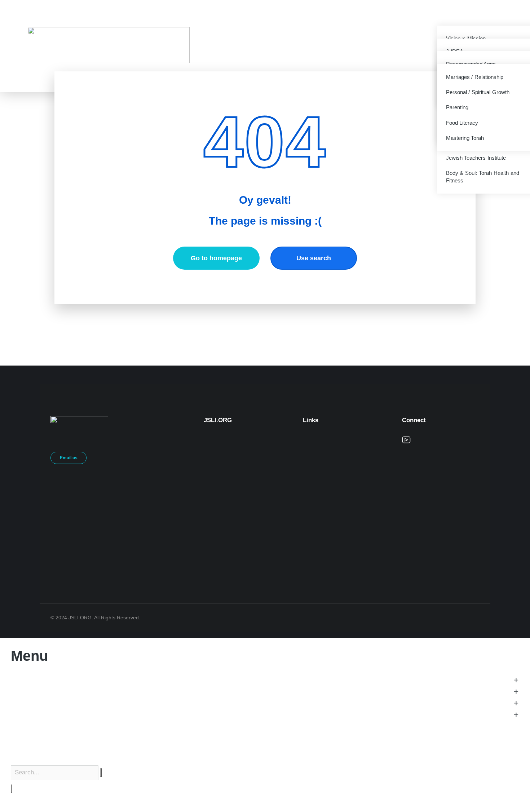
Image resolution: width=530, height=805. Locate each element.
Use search (313, 258)
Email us (69, 457)
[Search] (11, 788)
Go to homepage (216, 258)
